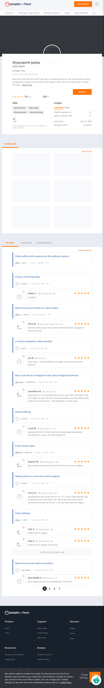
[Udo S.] (18, 520)
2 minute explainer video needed (33, 341)
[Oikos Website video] (31, 190)
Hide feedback (84, 250)
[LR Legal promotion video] (31, 216)
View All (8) (87, 151)
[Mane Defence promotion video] (72, 164)
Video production (20, 112)
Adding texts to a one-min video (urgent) (37, 476)
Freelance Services (44, 654)
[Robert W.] (18, 452)
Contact (82, 92)
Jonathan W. (31, 382)
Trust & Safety (42, 633)
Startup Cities (10, 659)
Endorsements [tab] (44, 242)
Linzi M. (24, 419)
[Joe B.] (17, 348)
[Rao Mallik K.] (17, 570)
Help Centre (41, 638)
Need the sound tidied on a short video (36, 307)
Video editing (33, 108)
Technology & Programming (28, 13)
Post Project (83, 4)
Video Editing (22, 513)
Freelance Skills (43, 659)
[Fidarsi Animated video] (72, 216)
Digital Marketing (81, 13)
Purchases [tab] (26, 242)
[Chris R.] (18, 315)
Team (7, 633)
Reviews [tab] (10, 242)
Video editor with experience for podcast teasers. (42, 256)
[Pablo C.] (17, 284)
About (7, 628)
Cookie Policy (66, 682)
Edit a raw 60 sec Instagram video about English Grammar (47, 375)
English (14, 74)
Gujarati (21, 74)
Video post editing (36, 112)
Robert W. (28, 452)
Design (67, 13)
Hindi (29, 74)
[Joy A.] (17, 263)
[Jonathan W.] (19, 382)
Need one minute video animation (34, 563)
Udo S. (25, 520)
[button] (96, 4)
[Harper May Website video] (31, 164)
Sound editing (23, 411)
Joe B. (24, 348)
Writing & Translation (52, 13)
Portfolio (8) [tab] (10, 143)
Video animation (19, 108)
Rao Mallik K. (26, 570)
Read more (27, 85)
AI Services (9, 13)
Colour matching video (27, 276)
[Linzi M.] (17, 419)
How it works (42, 628)
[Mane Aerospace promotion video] (72, 190)
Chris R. (26, 315)
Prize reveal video (25, 445)
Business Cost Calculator (14, 654)
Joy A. (25, 263)
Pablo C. (25, 284)
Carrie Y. (25, 483)
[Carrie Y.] (17, 483)
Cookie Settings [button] (84, 676)
